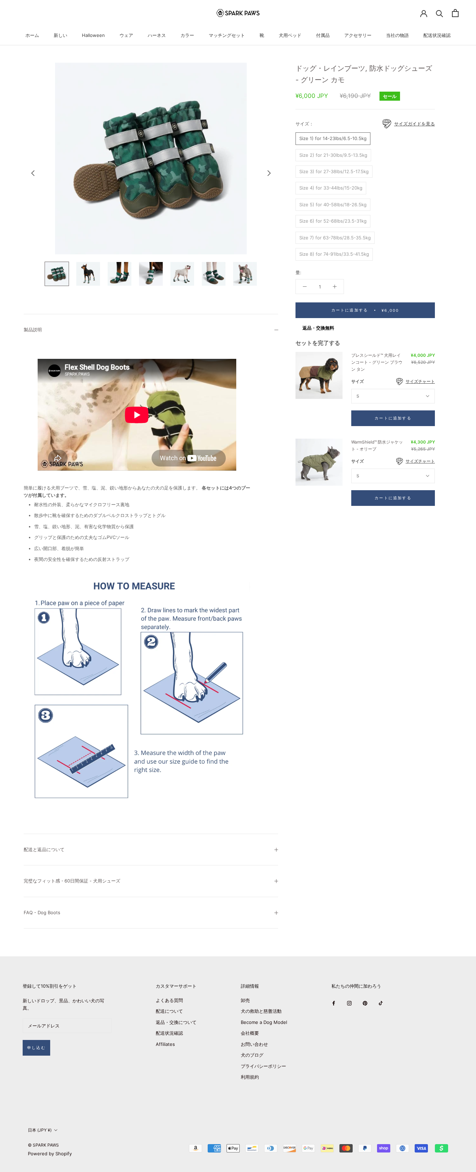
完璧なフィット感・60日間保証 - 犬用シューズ (72, 881)
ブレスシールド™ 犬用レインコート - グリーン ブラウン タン (376, 362)
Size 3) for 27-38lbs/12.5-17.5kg (334, 171)
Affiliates (165, 1044)
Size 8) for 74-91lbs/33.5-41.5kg (334, 254)
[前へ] (33, 173)
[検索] (439, 13)
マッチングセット (227, 35)
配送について (169, 1011)
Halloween (93, 35)
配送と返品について (44, 849)
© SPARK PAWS (43, 1145)
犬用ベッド (290, 35)
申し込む (36, 1047)
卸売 (245, 1000)
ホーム (32, 35)
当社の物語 (397, 35)
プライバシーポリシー (263, 1066)
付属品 (323, 35)
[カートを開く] (455, 13)
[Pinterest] (365, 1003)
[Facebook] (333, 1003)
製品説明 (33, 329)
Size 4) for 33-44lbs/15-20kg (330, 188)
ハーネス (157, 35)
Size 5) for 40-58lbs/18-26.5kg (333, 204)
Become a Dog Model (264, 1022)
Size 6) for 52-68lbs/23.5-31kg (333, 221)
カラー (187, 35)
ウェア (126, 35)
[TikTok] (380, 1003)
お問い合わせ (254, 1044)
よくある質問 (169, 1000)
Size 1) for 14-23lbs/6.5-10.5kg (333, 138)
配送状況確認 (437, 35)
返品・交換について (176, 1022)
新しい (60, 35)
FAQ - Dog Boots (42, 912)
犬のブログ (252, 1055)
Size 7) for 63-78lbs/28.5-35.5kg (335, 237)
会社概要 (250, 1033)
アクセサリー (357, 35)
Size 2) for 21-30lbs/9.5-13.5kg (333, 154)
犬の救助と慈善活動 (261, 1011)
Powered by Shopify (50, 1153)
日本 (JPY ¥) (40, 1130)
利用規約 (250, 1077)
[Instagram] (349, 1003)
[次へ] (269, 173)
